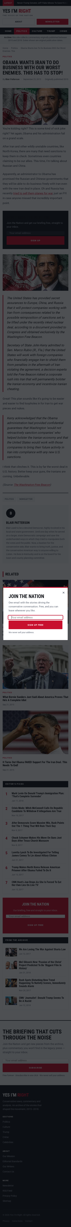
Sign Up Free (36, 625)
